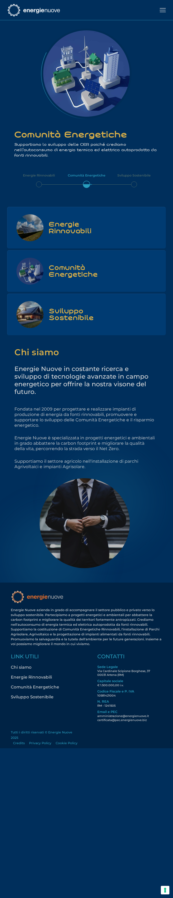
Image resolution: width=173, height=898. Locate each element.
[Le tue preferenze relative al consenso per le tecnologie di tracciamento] (165, 890)
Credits (19, 743)
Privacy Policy (40, 743)
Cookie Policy (66, 743)
